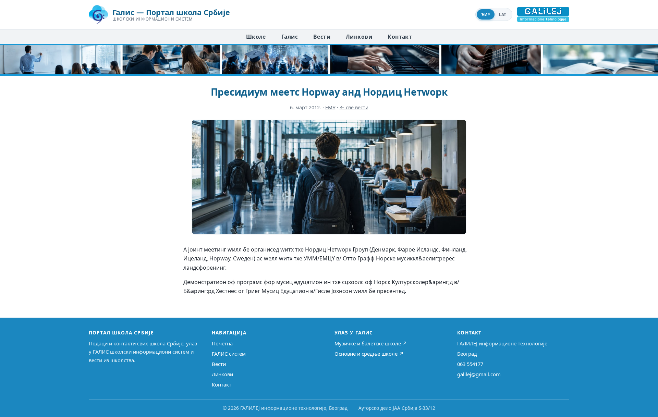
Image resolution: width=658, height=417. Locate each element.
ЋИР (485, 14)
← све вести (354, 107)
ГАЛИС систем (229, 353)
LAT (503, 14)
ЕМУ (330, 107)
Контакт (400, 36)
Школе (256, 36)
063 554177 (470, 363)
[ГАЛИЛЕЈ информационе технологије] (543, 14)
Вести (321, 36)
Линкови (359, 36)
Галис (289, 36)
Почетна (222, 343)
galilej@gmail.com (479, 374)
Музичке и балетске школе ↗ (370, 343)
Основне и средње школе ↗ (369, 353)
